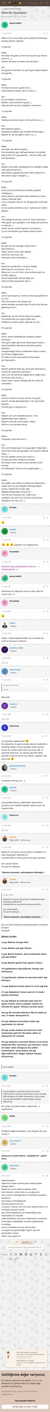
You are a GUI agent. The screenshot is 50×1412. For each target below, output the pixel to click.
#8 (48, 658)
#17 (47, 1086)
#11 (47, 736)
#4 (48, 562)
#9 (48, 680)
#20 (47, 1176)
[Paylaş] (44, 33)
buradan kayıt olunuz (24, 1357)
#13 (47, 798)
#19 (47, 1151)
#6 (48, 611)
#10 (47, 714)
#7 (48, 633)
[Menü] (4, 3)
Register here (21, 1363)
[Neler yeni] (41, 3)
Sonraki (25, 1242)
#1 (48, 33)
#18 (47, 1126)
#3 (48, 540)
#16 (47, 889)
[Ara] (46, 3)
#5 (48, 586)
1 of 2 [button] (16, 1242)
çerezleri (35, 1380)
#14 (47, 825)
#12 (47, 776)
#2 (48, 517)
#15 (47, 847)
